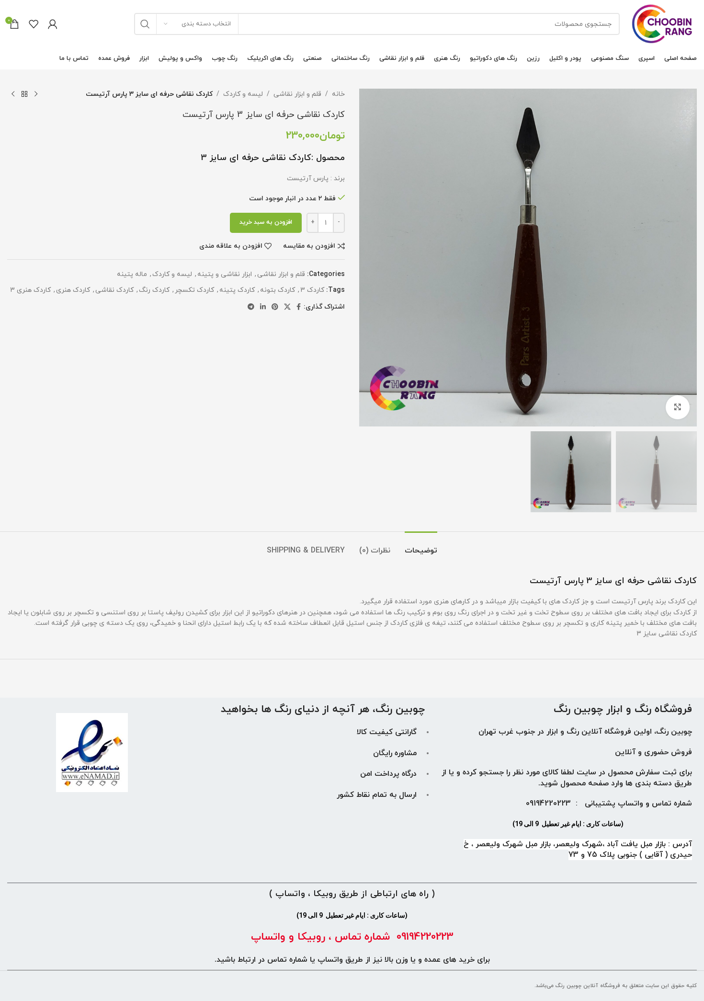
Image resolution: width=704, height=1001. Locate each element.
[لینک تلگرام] (251, 307)
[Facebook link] (299, 307)
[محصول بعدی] (13, 94)
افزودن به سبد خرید (265, 222)
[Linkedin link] (263, 307)
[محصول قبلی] (36, 94)
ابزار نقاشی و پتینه (224, 274)
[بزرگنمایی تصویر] (678, 407)
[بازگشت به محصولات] (24, 94)
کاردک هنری (73, 290)
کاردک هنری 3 (30, 290)
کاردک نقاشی (114, 290)
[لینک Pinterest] (275, 307)
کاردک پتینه (237, 290)
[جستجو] (145, 24)
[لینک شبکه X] (287, 307)
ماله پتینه (132, 274)
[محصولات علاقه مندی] (33, 24)
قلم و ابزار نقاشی (297, 94)
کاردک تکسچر (194, 290)
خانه (338, 94)
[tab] (421, 546)
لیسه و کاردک (243, 94)
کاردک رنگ (154, 290)
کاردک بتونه (277, 290)
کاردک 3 (312, 290)
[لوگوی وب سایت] (663, 23)
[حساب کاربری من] (52, 24)
